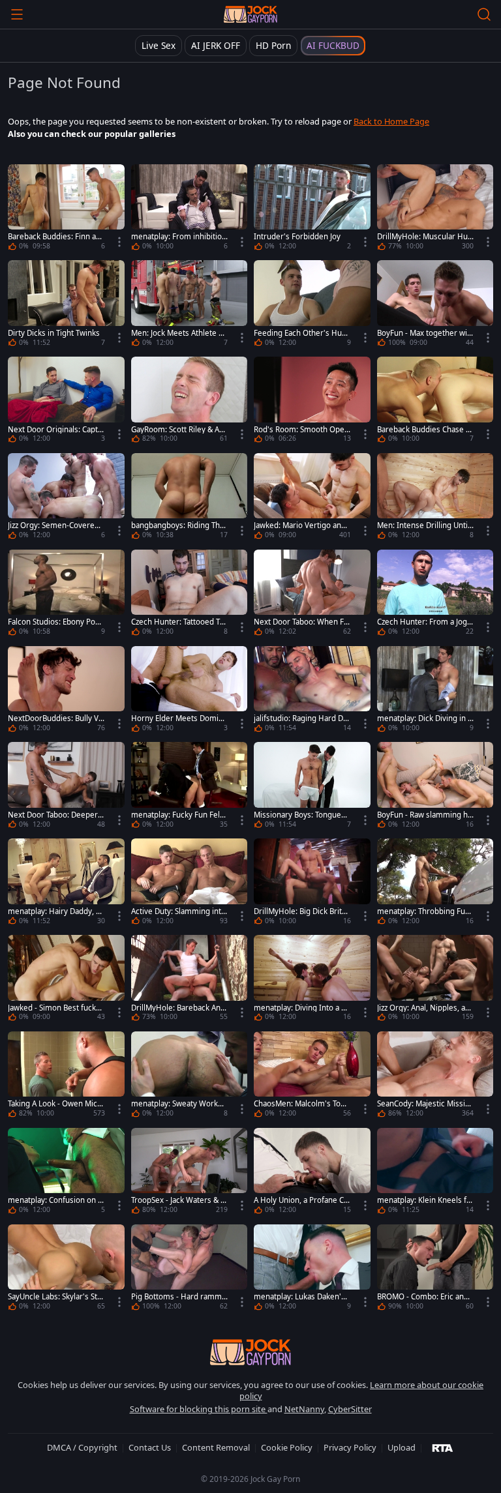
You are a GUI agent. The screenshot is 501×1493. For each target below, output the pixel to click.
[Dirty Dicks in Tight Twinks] (66, 305)
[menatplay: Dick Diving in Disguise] (435, 691)
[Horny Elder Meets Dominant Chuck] (189, 691)
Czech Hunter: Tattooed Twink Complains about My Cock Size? (179, 622)
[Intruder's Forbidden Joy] (312, 209)
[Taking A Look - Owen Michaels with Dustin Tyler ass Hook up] (66, 1076)
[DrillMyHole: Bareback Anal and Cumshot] (189, 980)
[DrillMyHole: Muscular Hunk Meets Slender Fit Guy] (435, 209)
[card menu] (119, 242)
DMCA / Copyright (82, 1447)
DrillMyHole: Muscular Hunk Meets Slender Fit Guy (424, 236)
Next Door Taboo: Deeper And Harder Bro (56, 815)
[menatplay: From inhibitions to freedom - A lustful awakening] (189, 209)
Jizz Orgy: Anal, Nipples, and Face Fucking (423, 1008)
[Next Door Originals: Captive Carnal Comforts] (66, 402)
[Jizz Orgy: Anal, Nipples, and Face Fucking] (435, 980)
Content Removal (216, 1447)
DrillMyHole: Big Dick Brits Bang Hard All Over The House (301, 911)
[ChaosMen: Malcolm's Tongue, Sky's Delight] (312, 1076)
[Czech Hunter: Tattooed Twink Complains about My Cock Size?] (189, 595)
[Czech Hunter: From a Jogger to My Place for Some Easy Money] (435, 595)
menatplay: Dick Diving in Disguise (425, 718)
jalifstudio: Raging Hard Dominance (301, 718)
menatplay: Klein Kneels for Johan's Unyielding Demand (424, 1200)
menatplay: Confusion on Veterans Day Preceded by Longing (55, 1200)
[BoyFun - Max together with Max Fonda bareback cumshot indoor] (435, 305)
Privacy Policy (350, 1447)
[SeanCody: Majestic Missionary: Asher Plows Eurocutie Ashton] (435, 1076)
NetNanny (304, 1409)
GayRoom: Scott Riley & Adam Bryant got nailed (179, 429)
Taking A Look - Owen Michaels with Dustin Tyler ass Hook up (55, 1103)
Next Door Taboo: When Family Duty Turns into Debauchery (301, 622)
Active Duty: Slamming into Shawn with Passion (178, 911)
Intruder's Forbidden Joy (297, 236)
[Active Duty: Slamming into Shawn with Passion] (189, 883)
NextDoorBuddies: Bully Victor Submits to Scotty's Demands (56, 718)
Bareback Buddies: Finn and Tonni (54, 236)
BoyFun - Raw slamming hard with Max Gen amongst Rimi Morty (424, 815)
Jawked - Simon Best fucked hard (54, 1008)
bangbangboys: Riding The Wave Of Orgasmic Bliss (177, 525)
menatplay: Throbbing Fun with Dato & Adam (423, 911)
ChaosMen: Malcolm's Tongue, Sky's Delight (302, 1103)
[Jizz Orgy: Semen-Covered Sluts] (66, 498)
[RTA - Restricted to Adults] (443, 1447)
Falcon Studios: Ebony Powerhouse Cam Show (54, 622)
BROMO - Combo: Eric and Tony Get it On (422, 1296)
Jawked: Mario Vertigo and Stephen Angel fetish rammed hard (300, 525)
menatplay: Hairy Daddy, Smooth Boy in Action (54, 911)
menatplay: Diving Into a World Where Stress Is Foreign (301, 1008)
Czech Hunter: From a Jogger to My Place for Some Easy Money (424, 622)
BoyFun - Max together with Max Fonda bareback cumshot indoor (425, 333)
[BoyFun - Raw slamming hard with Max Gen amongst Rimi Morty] (435, 787)
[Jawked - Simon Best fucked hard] (66, 980)
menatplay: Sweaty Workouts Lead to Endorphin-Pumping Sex (179, 1103)
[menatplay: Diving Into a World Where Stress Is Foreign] (312, 980)
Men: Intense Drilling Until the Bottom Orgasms (423, 525)
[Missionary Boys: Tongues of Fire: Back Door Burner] (312, 787)
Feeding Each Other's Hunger (300, 333)
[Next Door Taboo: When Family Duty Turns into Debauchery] (312, 595)
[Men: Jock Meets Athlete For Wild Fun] (189, 305)
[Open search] (484, 14)
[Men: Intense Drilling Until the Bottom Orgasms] (435, 498)
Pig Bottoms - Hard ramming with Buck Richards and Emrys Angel (177, 1296)
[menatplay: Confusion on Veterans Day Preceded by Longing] (66, 1173)
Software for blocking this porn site (198, 1409)
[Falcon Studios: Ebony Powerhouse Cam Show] (66, 595)
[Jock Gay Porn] (250, 14)
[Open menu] (17, 14)
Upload (401, 1447)
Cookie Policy (286, 1447)
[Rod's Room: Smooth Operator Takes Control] (312, 402)
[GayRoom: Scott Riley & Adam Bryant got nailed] (189, 402)
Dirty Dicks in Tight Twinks (54, 333)
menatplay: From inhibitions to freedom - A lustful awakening (178, 236)
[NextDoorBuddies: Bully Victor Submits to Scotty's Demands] (66, 691)
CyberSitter (350, 1409)
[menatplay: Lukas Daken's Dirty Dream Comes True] (312, 1269)
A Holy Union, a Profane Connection (301, 1200)
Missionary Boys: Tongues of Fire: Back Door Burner (299, 815)
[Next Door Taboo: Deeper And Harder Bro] (66, 787)
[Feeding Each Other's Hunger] (312, 305)
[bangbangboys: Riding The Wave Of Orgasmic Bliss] (189, 498)
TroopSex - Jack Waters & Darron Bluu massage (178, 1200)
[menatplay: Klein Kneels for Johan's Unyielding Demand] (435, 1173)
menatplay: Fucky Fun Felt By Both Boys (176, 815)
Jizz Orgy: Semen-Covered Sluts (53, 525)
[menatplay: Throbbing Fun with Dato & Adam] (435, 883)
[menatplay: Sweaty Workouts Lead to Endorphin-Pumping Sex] (189, 1076)
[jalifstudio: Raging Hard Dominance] (312, 691)
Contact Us (150, 1447)
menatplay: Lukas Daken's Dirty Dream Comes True (299, 1296)
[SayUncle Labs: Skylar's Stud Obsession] (66, 1269)
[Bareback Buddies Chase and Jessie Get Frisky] (435, 402)
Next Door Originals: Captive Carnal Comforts (56, 429)
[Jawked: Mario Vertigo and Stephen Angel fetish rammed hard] (312, 498)
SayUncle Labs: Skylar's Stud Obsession (55, 1296)
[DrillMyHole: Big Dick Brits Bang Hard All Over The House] (312, 883)
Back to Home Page (391, 121)
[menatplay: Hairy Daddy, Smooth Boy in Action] (66, 883)
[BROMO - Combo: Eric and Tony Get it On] (435, 1269)
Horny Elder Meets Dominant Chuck (179, 718)
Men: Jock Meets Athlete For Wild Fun (179, 333)
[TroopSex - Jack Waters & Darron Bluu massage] (189, 1173)
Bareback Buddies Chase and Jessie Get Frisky (423, 429)
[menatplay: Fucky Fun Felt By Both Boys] (189, 787)
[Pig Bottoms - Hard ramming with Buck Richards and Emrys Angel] (189, 1269)
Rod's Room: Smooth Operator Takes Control (301, 429)
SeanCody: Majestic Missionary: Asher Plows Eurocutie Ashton (424, 1103)
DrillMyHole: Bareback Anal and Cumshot (178, 1008)
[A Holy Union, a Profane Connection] (312, 1173)
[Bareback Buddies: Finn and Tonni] (66, 209)
